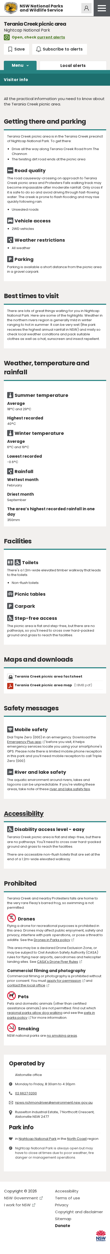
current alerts (51, 37)
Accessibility (66, 1191)
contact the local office (26, 985)
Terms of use (67, 1198)
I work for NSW (17, 1205)
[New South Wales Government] (101, 1235)
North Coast (77, 1138)
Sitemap (63, 1218)
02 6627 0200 (26, 1093)
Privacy (61, 1205)
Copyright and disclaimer (79, 1211)
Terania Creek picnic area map (53, 685)
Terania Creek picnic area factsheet (48, 676)
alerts (73, 65)
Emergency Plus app (24, 741)
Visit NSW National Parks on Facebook (9, 1246)
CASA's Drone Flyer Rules (57, 961)
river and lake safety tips (70, 789)
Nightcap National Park (38, 1138)
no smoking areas (62, 1035)
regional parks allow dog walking (34, 1012)
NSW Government (21, 1198)
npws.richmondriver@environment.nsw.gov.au (54, 1102)
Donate (62, 1225)
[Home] (11, 8)
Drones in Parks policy (52, 939)
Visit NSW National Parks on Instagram (20, 1246)
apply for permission (64, 980)
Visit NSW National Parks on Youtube (31, 1246)
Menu (18, 65)
